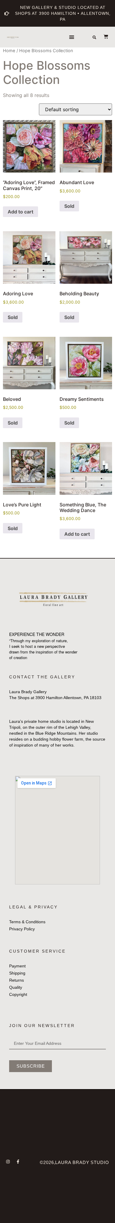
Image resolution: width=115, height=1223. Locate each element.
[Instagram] (8, 1162)
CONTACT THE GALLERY (42, 677)
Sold (69, 206)
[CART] (103, 36)
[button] (72, 37)
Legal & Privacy (33, 907)
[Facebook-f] (18, 1162)
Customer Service (37, 951)
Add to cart (20, 212)
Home (9, 50)
